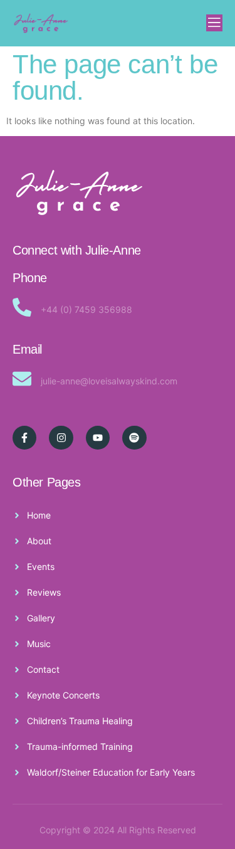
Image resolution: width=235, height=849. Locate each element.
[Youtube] (98, 438)
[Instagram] (61, 438)
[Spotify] (134, 438)
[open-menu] (214, 22)
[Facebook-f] (24, 438)
